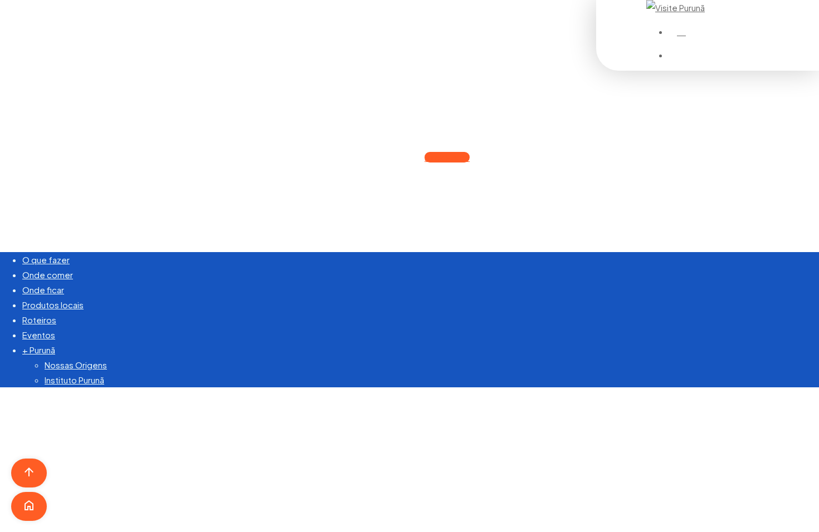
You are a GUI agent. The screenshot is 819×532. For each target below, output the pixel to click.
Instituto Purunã (74, 380)
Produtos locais (53, 304)
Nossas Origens (76, 364)
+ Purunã (38, 349)
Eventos (38, 334)
